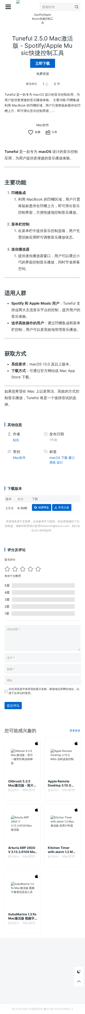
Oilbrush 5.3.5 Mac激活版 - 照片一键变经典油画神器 (22, 783)
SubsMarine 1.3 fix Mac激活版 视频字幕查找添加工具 (22, 916)
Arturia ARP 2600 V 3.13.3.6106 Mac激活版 (22, 850)
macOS (54, 458)
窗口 (71, 458)
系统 (52, 462)
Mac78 (26, 1009)
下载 (64, 458)
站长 (16, 440)
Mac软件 (42, 125)
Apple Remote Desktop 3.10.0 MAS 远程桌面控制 (61, 783)
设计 (60, 462)
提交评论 (13, 705)
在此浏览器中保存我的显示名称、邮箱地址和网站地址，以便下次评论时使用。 (44, 691)
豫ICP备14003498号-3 (58, 1009)
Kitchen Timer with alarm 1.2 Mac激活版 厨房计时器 (62, 850)
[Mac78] (18, 7)
